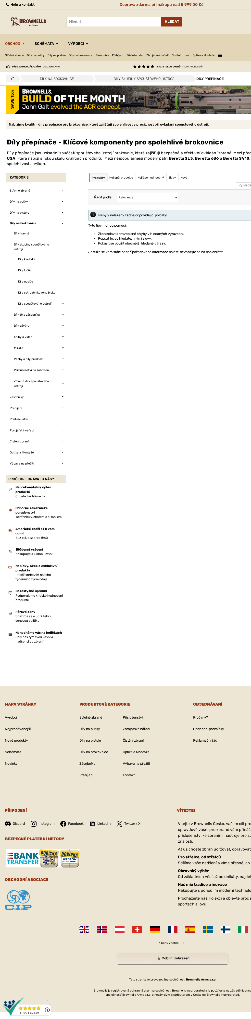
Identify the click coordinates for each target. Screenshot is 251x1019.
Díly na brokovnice (80, 55)
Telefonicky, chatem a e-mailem (38, 517)
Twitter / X (132, 824)
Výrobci (76, 43)
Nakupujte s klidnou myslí (34, 554)
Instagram (46, 824)
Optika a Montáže (203, 55)
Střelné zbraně (14, 55)
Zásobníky (102, 55)
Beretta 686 (207, 158)
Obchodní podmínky (208, 729)
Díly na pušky (35, 55)
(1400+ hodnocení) (179, 66)
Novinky (11, 763)
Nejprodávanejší (18, 729)
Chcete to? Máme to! (30, 496)
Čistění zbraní (180, 55)
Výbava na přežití (136, 763)
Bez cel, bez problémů (31, 538)
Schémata (44, 43)
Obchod (12, 43)
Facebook (76, 824)
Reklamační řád (205, 740)
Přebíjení (117, 55)
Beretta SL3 (181, 158)
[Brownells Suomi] (225, 929)
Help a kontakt (22, 4)
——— (220, 54)
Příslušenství (134, 55)
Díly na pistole (57, 55)
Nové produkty (16, 740)
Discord (19, 824)
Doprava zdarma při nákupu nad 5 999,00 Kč (161, 4)
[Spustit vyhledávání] (171, 21)
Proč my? (200, 717)
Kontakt (129, 775)
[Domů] (11, 78)
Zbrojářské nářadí (157, 55)
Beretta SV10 (236, 158)
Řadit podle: (103, 197)
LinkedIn (104, 824)
